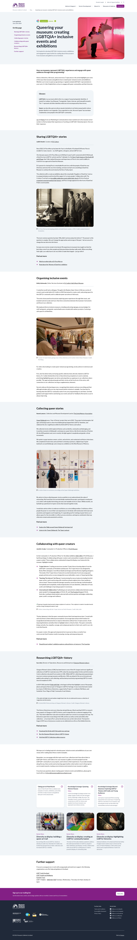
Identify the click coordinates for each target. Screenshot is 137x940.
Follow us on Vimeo (116, 918)
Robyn (43, 120)
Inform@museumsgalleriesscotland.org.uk (58, 773)
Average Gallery (55, 592)
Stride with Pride (54, 684)
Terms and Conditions (99, 909)
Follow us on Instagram (117, 911)
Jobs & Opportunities (113, 2)
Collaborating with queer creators (21, 42)
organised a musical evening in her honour (48, 180)
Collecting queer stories (21, 38)
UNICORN (79, 556)
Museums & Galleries (109, 6)
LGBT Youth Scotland (42, 873)
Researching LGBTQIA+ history (21, 47)
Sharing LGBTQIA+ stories (22, 31)
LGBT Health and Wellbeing (44, 875)
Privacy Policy (97, 913)
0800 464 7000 (51, 880)
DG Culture (55, 142)
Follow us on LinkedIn (117, 909)
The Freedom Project (76, 592)
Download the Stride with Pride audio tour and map (54, 731)
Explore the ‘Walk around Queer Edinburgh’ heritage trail (56, 527)
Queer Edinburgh (41, 420)
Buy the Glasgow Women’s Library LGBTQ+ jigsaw (54, 734)
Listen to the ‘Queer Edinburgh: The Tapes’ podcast (54, 530)
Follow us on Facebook (117, 913)
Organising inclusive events (22, 35)
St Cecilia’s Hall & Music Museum (73, 283)
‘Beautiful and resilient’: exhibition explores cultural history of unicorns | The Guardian (64, 644)
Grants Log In (100, 2)
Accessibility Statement (100, 911)
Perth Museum (73, 549)
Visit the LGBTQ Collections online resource (52, 737)
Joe (37, 120)
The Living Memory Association (83, 413)
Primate (122, 935)
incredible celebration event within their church (64, 178)
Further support (19, 51)
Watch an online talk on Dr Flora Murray (51, 261)
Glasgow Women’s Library (81, 663)
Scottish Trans (40, 877)
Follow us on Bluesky (117, 915)
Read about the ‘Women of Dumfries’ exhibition (53, 264)
